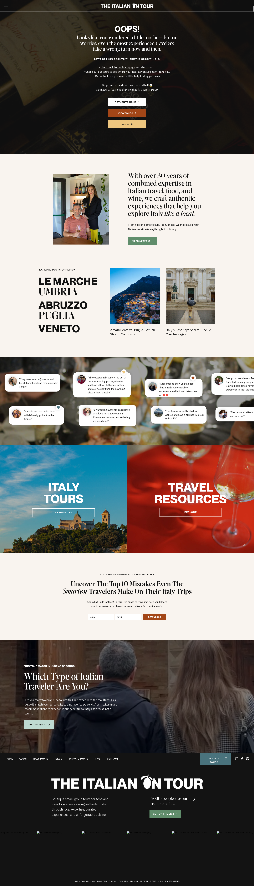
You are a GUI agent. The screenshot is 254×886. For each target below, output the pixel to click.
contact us (105, 76)
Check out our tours (97, 71)
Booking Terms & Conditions (85, 881)
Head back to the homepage (118, 67)
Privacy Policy (102, 881)
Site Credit (134, 881)
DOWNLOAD (154, 617)
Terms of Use (123, 881)
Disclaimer (113, 881)
